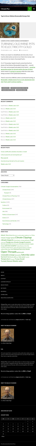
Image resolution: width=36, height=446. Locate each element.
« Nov (2, 436)
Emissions (22, 244)
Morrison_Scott (9, 249)
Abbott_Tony (5, 235)
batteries (27, 235)
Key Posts (3, 288)
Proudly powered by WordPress (8, 444)
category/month (19, 319)
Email (29, 313)
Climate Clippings (23, 237)
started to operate (15, 71)
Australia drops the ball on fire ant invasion (12, 161)
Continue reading (17, 82)
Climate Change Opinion (8, 238)
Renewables (18, 255)
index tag (28, 319)
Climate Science (6, 199)
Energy (3, 246)
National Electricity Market (22, 249)
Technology (5, 224)
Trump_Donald (19, 259)
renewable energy (22, 90)
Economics (27, 242)
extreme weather (10, 246)
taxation (27, 257)
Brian (16, 50)
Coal (31, 240)
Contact (3, 278)
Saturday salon (28, 254)
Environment (6, 208)
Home (2, 272)
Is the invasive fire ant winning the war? (11, 154)
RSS (24, 313)
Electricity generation (6, 244)
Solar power (22, 257)
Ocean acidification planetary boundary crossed (14, 151)
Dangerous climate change (15, 242)
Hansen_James (13, 247)
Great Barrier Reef (5, 247)
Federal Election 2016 (22, 245)
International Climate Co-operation (24, 247)
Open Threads (9, 251)
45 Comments (24, 50)
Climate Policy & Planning (9, 196)
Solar (17, 257)
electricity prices (15, 244)
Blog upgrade (4, 158)
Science (4, 217)
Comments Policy (6, 281)
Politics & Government (8, 214)
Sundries (3, 202)
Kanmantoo (5, 87)
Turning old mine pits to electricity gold (18, 45)
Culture (4, 205)
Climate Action (5, 40)
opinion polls (20, 252)
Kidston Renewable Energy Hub (19, 87)
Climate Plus (5, 9)
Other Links (4, 294)
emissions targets (29, 244)
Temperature (5, 259)
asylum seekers (21, 235)
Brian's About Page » (7, 343)
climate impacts (7, 240)
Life (3, 211)
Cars (30, 235)
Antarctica (12, 235)
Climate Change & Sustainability (19, 40)
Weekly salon (18, 261)
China (33, 235)
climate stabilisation (25, 240)
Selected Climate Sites (7, 297)
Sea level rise (5, 257)
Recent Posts (4, 285)
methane (3, 249)
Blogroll (3, 291)
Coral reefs (3, 242)
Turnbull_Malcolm (6, 261)
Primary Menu (34, 9)
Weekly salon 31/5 (14, 105)
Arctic (16, 235)
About (3, 275)
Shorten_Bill (13, 257)
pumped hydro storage (8, 90)
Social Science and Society (9, 220)
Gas (28, 246)
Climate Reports (17, 240)
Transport (6, 192)
